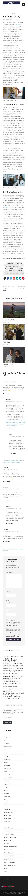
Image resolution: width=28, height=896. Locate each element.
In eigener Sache (8, 774)
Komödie (6, 781)
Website (8, 611)
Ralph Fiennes (7, 689)
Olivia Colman (14, 688)
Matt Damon (7, 681)
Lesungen (6, 790)
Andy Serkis (20, 656)
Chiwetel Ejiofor (15, 665)
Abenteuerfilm (7, 737)
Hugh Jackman (7, 673)
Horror (5, 771)
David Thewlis (20, 668)
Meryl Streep (15, 681)
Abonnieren (8, 722)
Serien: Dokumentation (10, 818)
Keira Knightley (7, 678)
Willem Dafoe (6, 698)
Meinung (6, 799)
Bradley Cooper (6, 663)
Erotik (5, 753)
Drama (14, 14)
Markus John (13, 268)
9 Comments (16, 19)
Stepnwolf (5, 467)
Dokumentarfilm (8, 746)
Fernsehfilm (7, 759)
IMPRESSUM (9, 880)
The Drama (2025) (8, 364)
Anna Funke (10, 263)
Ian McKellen (6, 675)
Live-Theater (7, 796)
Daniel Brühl (18, 666)
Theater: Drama (8, 849)
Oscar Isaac (21, 688)
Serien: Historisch (8, 828)
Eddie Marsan (5, 670)
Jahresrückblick (8, 778)
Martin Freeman (13, 680)
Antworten (7, 393)
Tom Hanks (5, 696)
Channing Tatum (7, 665)
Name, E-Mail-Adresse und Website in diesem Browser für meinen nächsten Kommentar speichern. (13, 623)
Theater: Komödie (8, 859)
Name (8, 591)
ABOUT (3, 880)
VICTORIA (16, 24)
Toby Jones (17, 695)
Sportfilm (6, 843)
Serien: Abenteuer (8, 812)
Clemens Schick (14, 265)
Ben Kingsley (5, 661)
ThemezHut (18, 893)
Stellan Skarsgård (8, 695)
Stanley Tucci (20, 693)
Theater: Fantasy (8, 853)
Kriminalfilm (7, 787)
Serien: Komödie (8, 831)
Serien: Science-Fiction (10, 837)
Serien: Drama (7, 821)
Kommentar (9, 572)
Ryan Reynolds (15, 689)
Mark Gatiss (6, 680)
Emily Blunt (11, 670)
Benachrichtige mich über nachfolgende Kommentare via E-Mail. (14, 630)
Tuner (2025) (6, 342)
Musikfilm (6, 803)
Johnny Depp (7, 676)
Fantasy (6, 756)
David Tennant (12, 668)
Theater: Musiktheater (9, 862)
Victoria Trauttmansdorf (17, 273)
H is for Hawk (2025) (8, 320)
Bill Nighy (19, 661)
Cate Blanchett (17, 663)
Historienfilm (7, 768)
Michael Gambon (17, 683)
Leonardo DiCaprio (17, 678)
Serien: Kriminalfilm (9, 834)
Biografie (6, 743)
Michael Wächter (7, 684)
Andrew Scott (13, 656)
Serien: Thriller (7, 840)
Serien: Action (7, 815)
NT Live (6, 806)
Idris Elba (11, 675)
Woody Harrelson (15, 698)
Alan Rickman (6, 656)
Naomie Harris (16, 684)
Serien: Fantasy (8, 824)
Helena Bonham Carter (16, 671)
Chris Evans (21, 665)
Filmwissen (7, 765)
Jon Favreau (15, 676)
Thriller (5, 868)
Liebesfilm (6, 793)
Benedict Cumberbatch (10, 659)
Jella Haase (16, 266)
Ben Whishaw (13, 662)
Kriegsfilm (6, 784)
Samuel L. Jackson (8, 691)
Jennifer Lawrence (19, 675)
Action (5, 740)
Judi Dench (21, 676)
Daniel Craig (5, 668)
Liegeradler (6, 487)
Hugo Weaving (15, 673)
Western (6, 871)
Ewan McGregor (18, 670)
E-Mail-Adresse (8, 601)
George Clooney (6, 671)
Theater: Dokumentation (10, 846)
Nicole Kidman (6, 688)
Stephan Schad (14, 272)
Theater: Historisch (9, 856)
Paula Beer (12, 270)
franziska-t (8, 399)
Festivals (6, 762)
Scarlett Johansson (9, 693)
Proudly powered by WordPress (11, 892)
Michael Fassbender (8, 683)
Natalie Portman (6, 686)
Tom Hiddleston (14, 696)
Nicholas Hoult (14, 686)
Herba (4, 380)
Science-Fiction (8, 809)
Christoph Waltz (6, 666)
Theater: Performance (9, 865)
